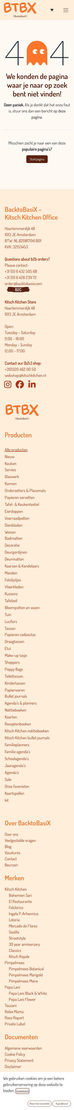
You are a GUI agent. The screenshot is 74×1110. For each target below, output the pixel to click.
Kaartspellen (14, 793)
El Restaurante (20, 901)
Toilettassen (14, 676)
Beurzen (11, 864)
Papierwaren (15, 690)
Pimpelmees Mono (23, 980)
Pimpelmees (14, 962)
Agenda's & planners (21, 703)
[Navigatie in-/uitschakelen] (66, 9)
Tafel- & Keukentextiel (22, 504)
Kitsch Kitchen (16, 889)
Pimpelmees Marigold (26, 974)
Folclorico (16, 907)
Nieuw (9, 456)
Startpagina (37, 159)
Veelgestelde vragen (20, 840)
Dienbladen (13, 525)
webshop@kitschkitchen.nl (25, 375)
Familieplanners (17, 744)
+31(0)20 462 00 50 (20, 369)
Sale (8, 779)
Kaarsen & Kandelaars (22, 565)
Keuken (10, 463)
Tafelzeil (11, 600)
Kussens (11, 593)
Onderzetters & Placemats (25, 490)
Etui (8, 648)
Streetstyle (17, 938)
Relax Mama (14, 1011)
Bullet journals (16, 696)
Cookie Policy (15, 1054)
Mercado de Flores (23, 925)
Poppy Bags (14, 669)
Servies (10, 469)
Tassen (10, 628)
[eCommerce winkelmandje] (51, 10)
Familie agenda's (17, 751)
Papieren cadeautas (20, 634)
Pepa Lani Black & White (28, 993)
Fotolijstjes (13, 579)
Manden (11, 572)
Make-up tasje (16, 655)
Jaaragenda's (15, 765)
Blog (8, 846)
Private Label (15, 1023)
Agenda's (12, 772)
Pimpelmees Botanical (26, 968)
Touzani (11, 1005)
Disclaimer (13, 1066)
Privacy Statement (19, 1060)
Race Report (14, 1017)
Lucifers (11, 621)
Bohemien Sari (20, 895)
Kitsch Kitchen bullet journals (27, 737)
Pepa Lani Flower (22, 999)
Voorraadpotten (17, 518)
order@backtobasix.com (23, 283)
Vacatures (12, 852)
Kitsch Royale (19, 956)
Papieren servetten (20, 497)
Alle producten (16, 449)
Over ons (11, 834)
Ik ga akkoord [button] (62, 1103)
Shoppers (12, 662)
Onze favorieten (17, 786)
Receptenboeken (18, 723)
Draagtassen (14, 641)
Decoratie (12, 545)
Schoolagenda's (17, 758)
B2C (18, 289)
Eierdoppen (14, 511)
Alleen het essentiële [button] (39, 1103)
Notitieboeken (15, 710)
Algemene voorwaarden (23, 1048)
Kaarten (11, 716)
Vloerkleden (14, 586)
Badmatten (13, 538)
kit (7, 800)
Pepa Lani (12, 987)
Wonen (10, 532)
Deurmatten (14, 559)
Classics (15, 950)
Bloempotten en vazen (22, 607)
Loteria (14, 919)
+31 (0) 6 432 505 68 (21, 271)
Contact (11, 858)
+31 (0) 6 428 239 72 (21, 277)
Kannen (11, 483)
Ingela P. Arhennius (23, 913)
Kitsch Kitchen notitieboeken (27, 730)
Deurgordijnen (16, 552)
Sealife (14, 932)
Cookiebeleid (22, 1090)
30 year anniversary (24, 944)
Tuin (8, 614)
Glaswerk (12, 476)
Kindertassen (15, 683)
